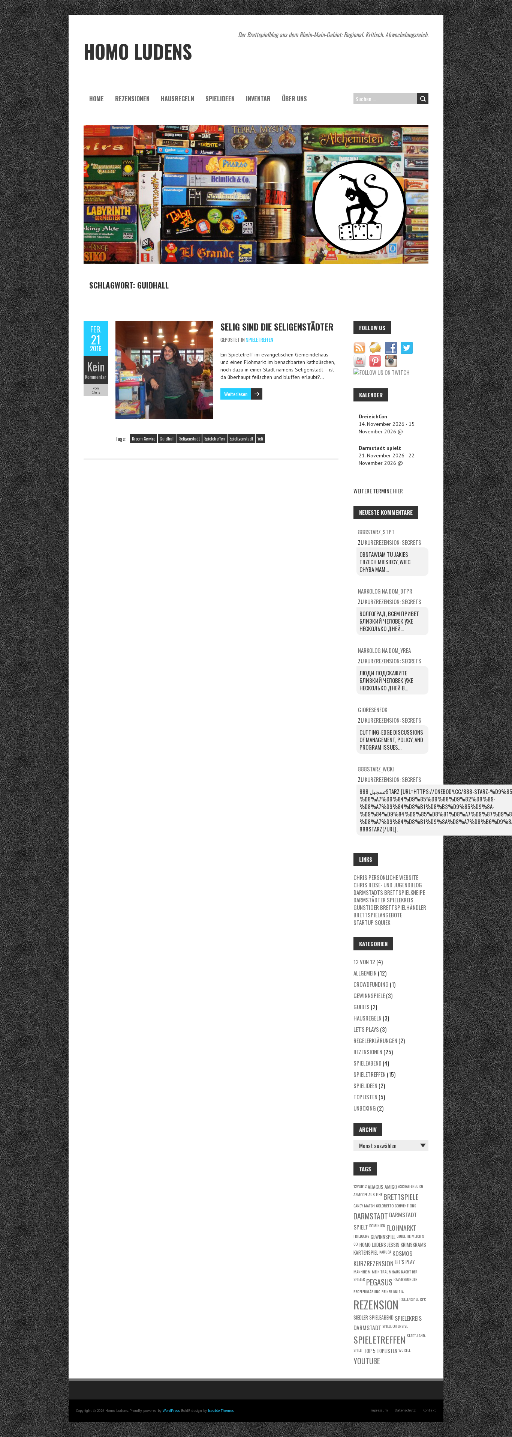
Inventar (258, 98)
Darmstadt (370, 1216)
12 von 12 (364, 961)
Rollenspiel (409, 1299)
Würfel (404, 1350)
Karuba (385, 1252)
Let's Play (405, 1262)
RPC (423, 1299)
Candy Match (364, 1206)
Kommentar (95, 376)
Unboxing (364, 1108)
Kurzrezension (373, 1263)
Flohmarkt (401, 1228)
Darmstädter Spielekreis (383, 900)
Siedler (360, 1317)
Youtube (366, 1360)
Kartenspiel (365, 1252)
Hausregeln (177, 98)
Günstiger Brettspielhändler (389, 907)
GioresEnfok (372, 709)
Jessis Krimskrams (406, 1244)
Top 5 (370, 1350)
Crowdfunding (371, 984)
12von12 (360, 1186)
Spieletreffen (259, 339)
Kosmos (402, 1253)
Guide (401, 1236)
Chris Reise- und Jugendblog (387, 885)
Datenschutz (405, 1410)
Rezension (375, 1304)
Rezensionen (132, 98)
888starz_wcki (376, 769)
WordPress (171, 1410)
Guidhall (167, 439)
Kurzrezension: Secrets (393, 542)
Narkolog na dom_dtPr (385, 591)
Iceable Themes (221, 1410)
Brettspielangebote (377, 915)
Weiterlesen (235, 394)
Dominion (377, 1225)
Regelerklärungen (375, 1040)
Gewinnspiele (369, 995)
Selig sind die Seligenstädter (277, 326)
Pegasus (379, 1282)
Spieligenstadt (241, 439)
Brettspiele (401, 1196)
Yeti (260, 439)
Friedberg (361, 1236)
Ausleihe (375, 1194)
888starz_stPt (376, 532)
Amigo (391, 1186)
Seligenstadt (189, 439)
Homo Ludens (372, 1244)
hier (398, 491)
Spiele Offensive (395, 1326)
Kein (96, 366)
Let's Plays (366, 1029)
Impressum (379, 1410)
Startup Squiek (371, 922)
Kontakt (429, 1410)
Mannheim (362, 1272)
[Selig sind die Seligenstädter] (164, 325)
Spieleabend (367, 1063)
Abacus (375, 1186)
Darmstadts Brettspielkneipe (389, 892)
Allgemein (365, 973)
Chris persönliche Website (385, 877)
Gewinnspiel (383, 1236)
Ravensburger (406, 1279)
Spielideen (220, 98)
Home (96, 98)
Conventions (405, 1206)
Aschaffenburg (410, 1186)
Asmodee (360, 1194)
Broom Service (143, 439)
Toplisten (365, 1097)
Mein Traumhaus (386, 1272)
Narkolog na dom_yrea (384, 650)
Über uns (294, 98)
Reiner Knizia (393, 1291)
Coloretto (385, 1206)
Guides (361, 1007)
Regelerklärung (366, 1291)
